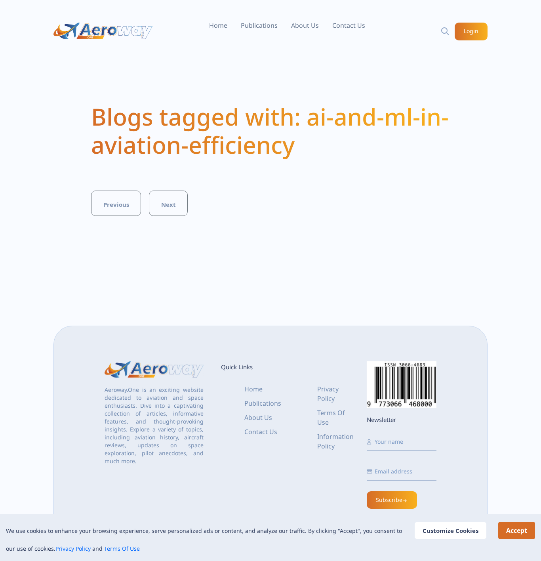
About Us (305, 25)
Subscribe (389, 500)
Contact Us (348, 25)
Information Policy (335, 441)
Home (218, 25)
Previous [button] (116, 204)
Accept (516, 530)
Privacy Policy (73, 548)
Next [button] (168, 204)
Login (471, 31)
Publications (259, 25)
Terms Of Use (122, 548)
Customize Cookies (450, 530)
